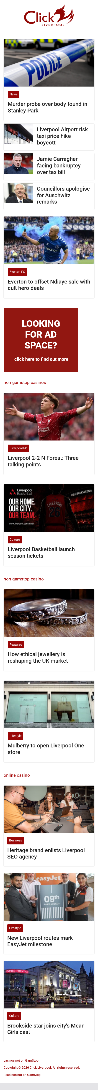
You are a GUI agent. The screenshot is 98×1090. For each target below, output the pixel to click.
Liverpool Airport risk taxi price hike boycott (62, 136)
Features (16, 644)
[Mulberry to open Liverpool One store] (49, 704)
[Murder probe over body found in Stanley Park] (49, 63)
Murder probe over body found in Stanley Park (47, 107)
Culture (15, 539)
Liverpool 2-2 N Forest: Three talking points (43, 461)
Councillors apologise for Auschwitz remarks (63, 195)
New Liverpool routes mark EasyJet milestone (40, 941)
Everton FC (17, 272)
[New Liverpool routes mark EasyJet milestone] (49, 897)
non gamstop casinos (25, 382)
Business (15, 840)
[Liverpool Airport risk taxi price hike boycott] (18, 137)
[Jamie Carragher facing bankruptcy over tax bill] (18, 166)
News (14, 94)
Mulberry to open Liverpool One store (46, 748)
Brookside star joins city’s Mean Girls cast (46, 1029)
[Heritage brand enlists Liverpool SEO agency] (49, 809)
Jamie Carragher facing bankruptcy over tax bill (59, 165)
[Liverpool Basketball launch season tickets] (49, 508)
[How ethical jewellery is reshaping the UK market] (49, 613)
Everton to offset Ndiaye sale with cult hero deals (49, 285)
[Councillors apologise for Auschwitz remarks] (18, 196)
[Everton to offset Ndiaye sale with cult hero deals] (49, 240)
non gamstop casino (24, 579)
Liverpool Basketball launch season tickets (41, 552)
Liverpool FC (18, 448)
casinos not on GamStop (21, 1060)
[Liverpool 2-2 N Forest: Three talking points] (49, 416)
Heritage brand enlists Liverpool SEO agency (46, 853)
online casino (17, 775)
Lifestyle (15, 736)
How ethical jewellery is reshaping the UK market (38, 657)
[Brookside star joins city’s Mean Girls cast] (49, 984)
